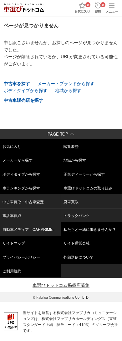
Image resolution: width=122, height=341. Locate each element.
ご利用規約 (12, 270)
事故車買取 (12, 215)
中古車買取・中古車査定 (23, 201)
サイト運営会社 (77, 242)
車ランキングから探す (21, 187)
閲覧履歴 (71, 146)
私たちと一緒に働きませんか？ (90, 229)
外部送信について (79, 257)
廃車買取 (71, 201)
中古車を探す (17, 83)
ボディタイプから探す (26, 90)
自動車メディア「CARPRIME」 (29, 229)
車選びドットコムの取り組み (88, 187)
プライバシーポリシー (21, 257)
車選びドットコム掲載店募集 (61, 285)
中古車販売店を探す (23, 100)
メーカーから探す (18, 160)
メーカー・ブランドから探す (66, 83)
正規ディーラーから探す (84, 174)
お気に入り (12, 146)
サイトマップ (14, 242)
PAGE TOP (58, 134)
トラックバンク (77, 215)
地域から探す (68, 90)
